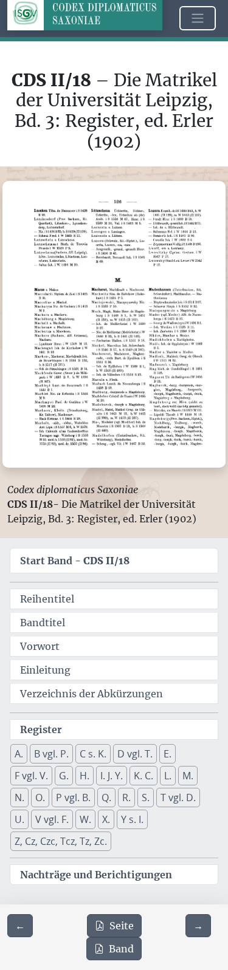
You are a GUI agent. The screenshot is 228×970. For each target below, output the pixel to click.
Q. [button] (106, 797)
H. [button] (84, 775)
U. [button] (19, 819)
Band (121, 949)
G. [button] (64, 775)
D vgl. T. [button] (135, 753)
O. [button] (40, 797)
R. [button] (126, 797)
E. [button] (167, 753)
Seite (121, 926)
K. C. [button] (143, 775)
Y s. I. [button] (132, 819)
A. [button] (19, 753)
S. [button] (146, 797)
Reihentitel (47, 599)
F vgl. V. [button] (31, 775)
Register (41, 729)
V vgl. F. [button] (52, 819)
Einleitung (45, 670)
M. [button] (187, 775)
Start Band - (75, 561)
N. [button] (19, 797)
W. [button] (85, 819)
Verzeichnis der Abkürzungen (91, 694)
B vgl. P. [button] (51, 753)
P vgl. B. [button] (73, 797)
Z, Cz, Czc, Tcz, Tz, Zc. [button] (61, 841)
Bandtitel (42, 622)
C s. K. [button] (93, 753)
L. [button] (167, 775)
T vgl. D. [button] (178, 797)
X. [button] (106, 819)
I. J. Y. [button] (111, 775)
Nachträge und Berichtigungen (96, 875)
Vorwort (40, 646)
